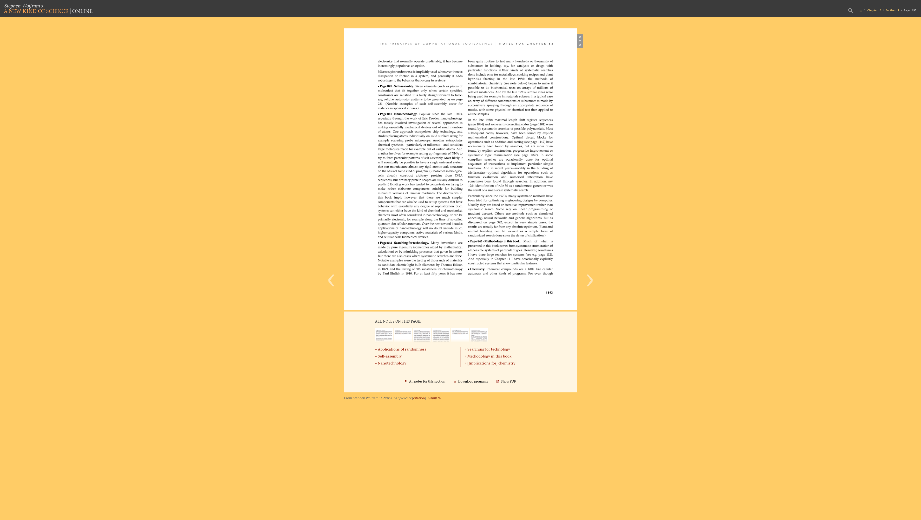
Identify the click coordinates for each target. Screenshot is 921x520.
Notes (580, 41)
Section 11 (892, 10)
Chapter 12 (874, 10)
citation (419, 398)
